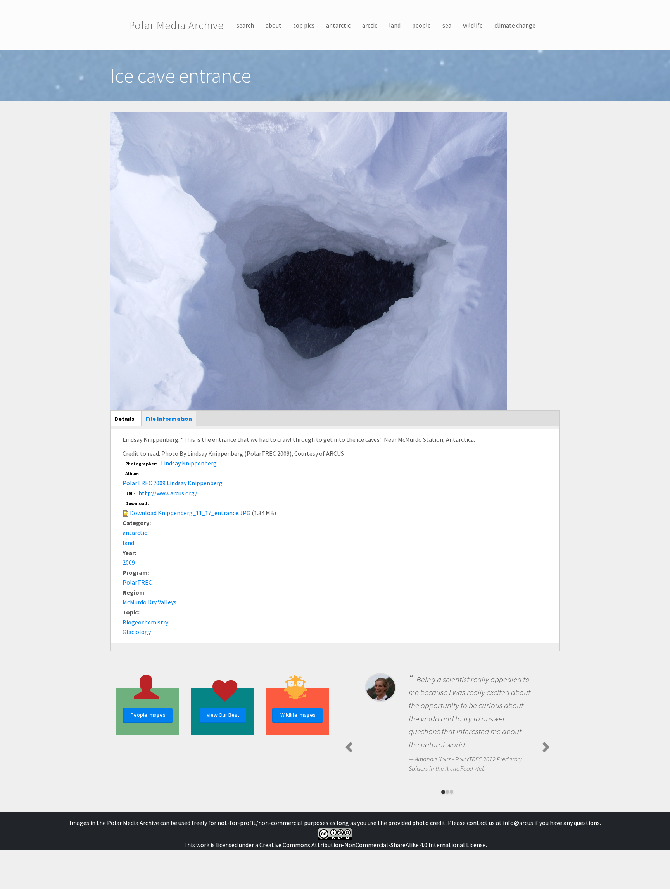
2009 (129, 562)
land (395, 25)
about (273, 25)
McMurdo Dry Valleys (149, 602)
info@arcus (518, 823)
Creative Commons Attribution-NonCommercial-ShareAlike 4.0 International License (372, 845)
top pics (303, 25)
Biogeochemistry (145, 622)
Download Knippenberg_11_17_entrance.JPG (190, 513)
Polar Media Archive (176, 25)
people (421, 25)
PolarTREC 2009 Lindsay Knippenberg (173, 483)
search (245, 25)
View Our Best (223, 714)
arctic (369, 25)
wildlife (473, 25)
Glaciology (137, 632)
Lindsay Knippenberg (189, 463)
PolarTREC (137, 582)
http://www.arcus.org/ (167, 493)
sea (446, 25)
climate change (514, 25)
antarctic (338, 25)
